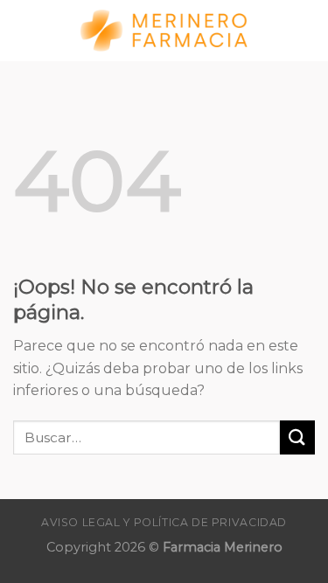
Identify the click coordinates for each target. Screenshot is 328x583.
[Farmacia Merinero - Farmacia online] (164, 31)
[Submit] (297, 437)
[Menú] (23, 30)
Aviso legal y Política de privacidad (164, 522)
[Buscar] (308, 30)
